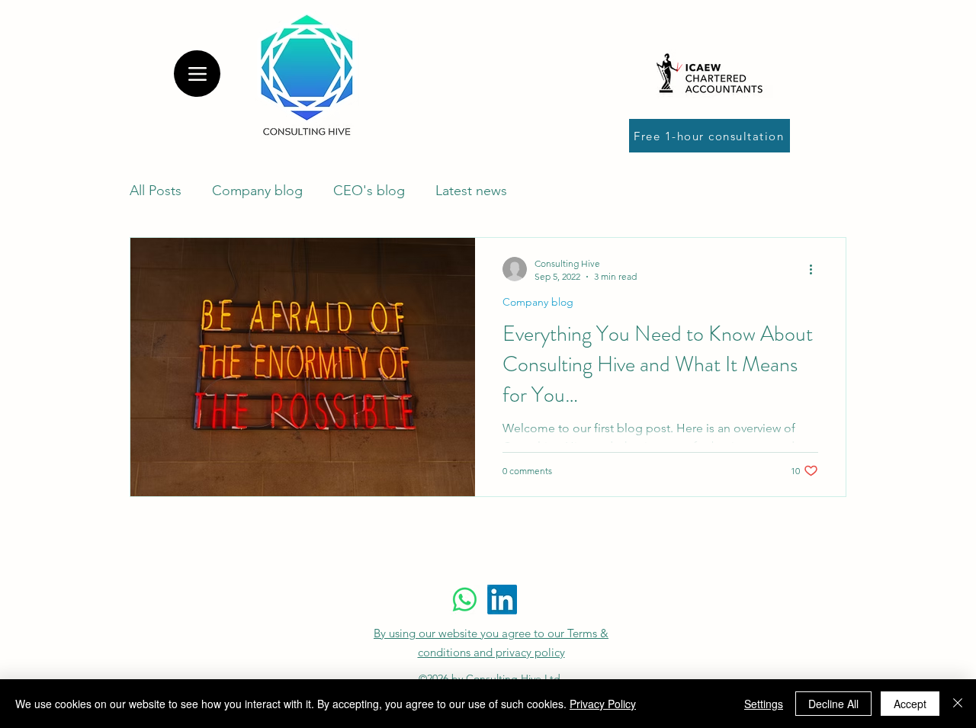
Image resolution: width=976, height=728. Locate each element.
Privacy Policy (603, 703)
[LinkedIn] (502, 599)
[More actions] (816, 269)
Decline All (833, 703)
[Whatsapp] (465, 599)
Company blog (257, 190)
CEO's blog (369, 190)
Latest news (471, 190)
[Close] (958, 703)
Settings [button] (763, 703)
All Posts (155, 190)
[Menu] (197, 73)
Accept (910, 703)
